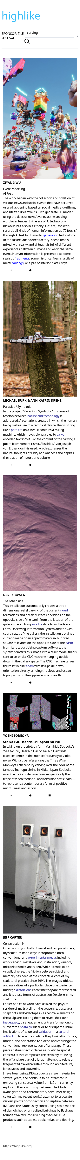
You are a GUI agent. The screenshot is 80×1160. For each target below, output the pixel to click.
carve (60, 434)
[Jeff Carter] (40, 870)
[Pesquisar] (27, 41)
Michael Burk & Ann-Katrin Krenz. (32, 400)
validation (45, 1031)
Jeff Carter (12, 937)
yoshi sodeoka (16, 735)
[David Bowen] (40, 534)
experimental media (42, 957)
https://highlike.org (17, 1146)
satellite (37, 624)
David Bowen (14, 595)
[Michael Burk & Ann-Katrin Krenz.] (40, 339)
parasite (16, 430)
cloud (64, 610)
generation (50, 235)
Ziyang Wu (12, 183)
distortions (23, 990)
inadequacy (11, 1022)
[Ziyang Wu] (40, 119)
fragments (22, 258)
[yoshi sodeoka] (40, 713)
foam (30, 666)
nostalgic (26, 1027)
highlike (21, 15)
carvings (18, 263)
